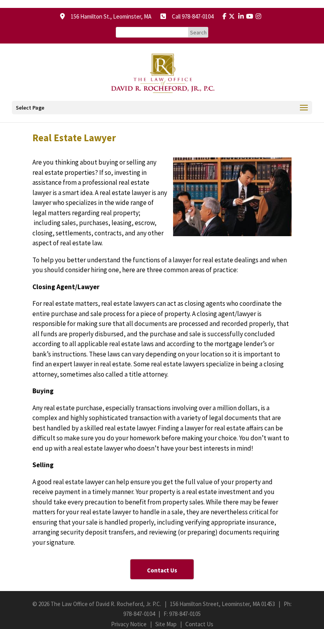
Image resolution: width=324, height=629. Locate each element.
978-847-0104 (139, 614)
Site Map (166, 624)
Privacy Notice (129, 624)
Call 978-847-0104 (190, 16)
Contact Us (199, 624)
